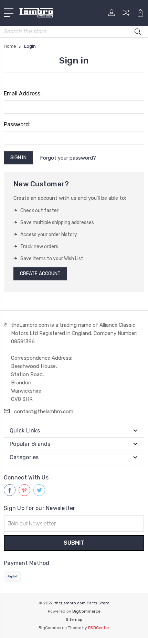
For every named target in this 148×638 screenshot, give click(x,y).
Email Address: (23, 93)
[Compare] (126, 15)
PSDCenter (98, 627)
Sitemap (74, 619)
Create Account (40, 274)
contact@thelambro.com (43, 411)
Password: (17, 124)
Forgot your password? (68, 158)
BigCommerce (86, 611)
